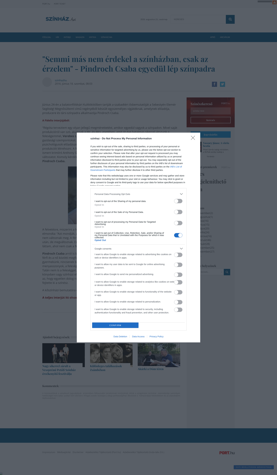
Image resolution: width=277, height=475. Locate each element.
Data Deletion (120, 336)
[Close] (194, 139)
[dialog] (138, 237)
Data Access (138, 336)
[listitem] (138, 194)
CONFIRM (115, 325)
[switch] (178, 201)
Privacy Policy (157, 336)
